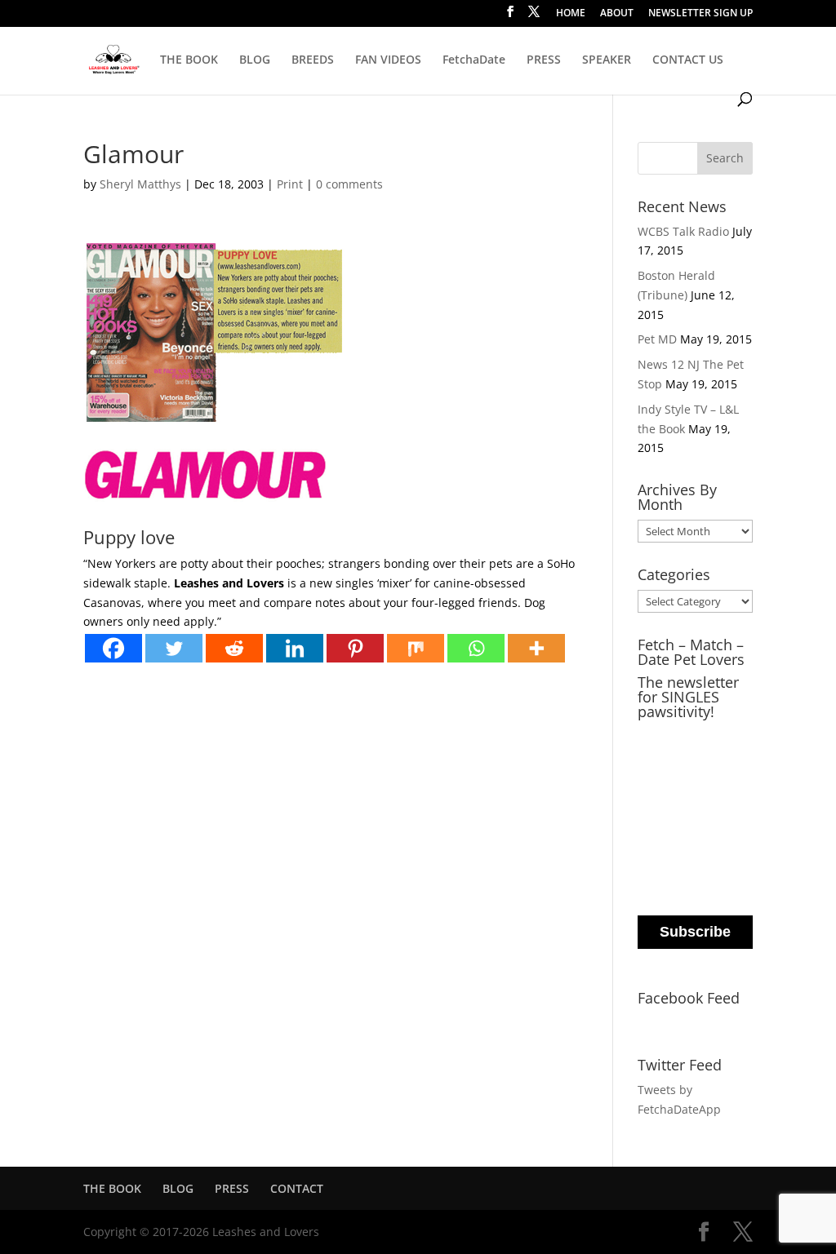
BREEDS (312, 60)
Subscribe (695, 932)
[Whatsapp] (476, 648)
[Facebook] (113, 648)
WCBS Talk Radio (683, 231)
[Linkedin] (294, 648)
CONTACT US (687, 60)
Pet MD (657, 339)
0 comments (349, 184)
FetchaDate (473, 60)
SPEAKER (606, 60)
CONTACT (296, 1188)
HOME (570, 14)
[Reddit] (234, 648)
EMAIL (658, 736)
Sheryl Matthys (140, 184)
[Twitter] (173, 648)
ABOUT (617, 14)
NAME (657, 802)
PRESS (544, 60)
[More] (536, 648)
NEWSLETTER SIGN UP (700, 14)
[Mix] (415, 648)
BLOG (254, 60)
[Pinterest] (355, 648)
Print (290, 184)
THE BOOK (189, 60)
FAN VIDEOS (388, 60)
